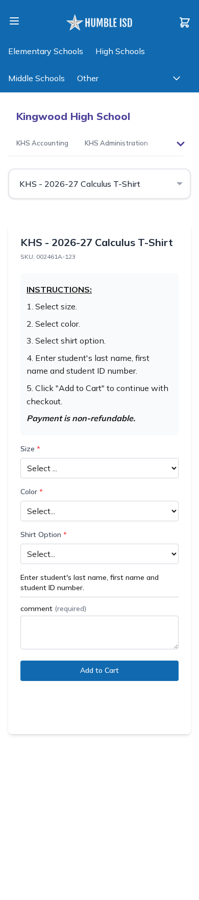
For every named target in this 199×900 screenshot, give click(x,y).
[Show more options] (180, 144)
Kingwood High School (73, 116)
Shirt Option (43, 534)
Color (31, 491)
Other (87, 78)
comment (53, 608)
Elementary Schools (45, 51)
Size (30, 448)
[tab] (42, 144)
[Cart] (185, 22)
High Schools (120, 51)
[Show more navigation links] (176, 78)
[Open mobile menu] (14, 21)
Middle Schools (36, 78)
